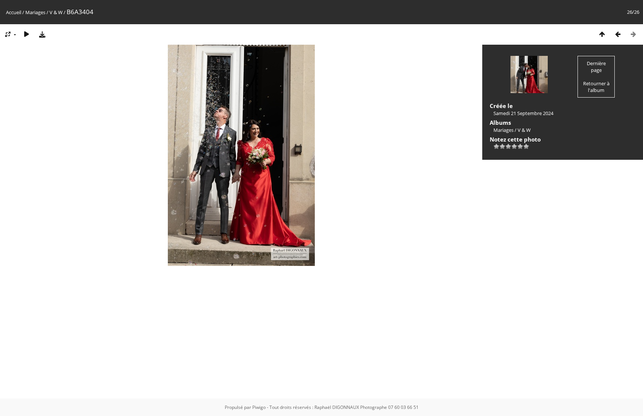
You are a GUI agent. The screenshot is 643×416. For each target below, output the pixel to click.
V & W (56, 12)
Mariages (35, 12)
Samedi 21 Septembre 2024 (523, 113)
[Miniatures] (602, 34)
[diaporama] (26, 34)
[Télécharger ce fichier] (42, 34)
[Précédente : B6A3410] (618, 34)
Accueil (13, 12)
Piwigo (259, 407)
